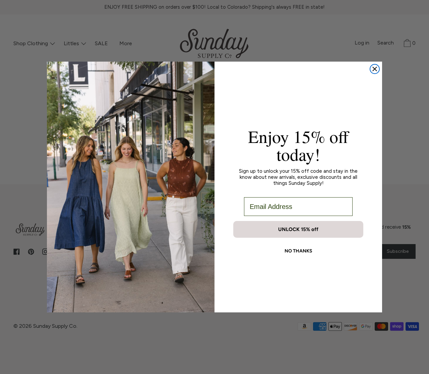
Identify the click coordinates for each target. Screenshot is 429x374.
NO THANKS (298, 251)
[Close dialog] (374, 69)
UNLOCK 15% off (298, 229)
